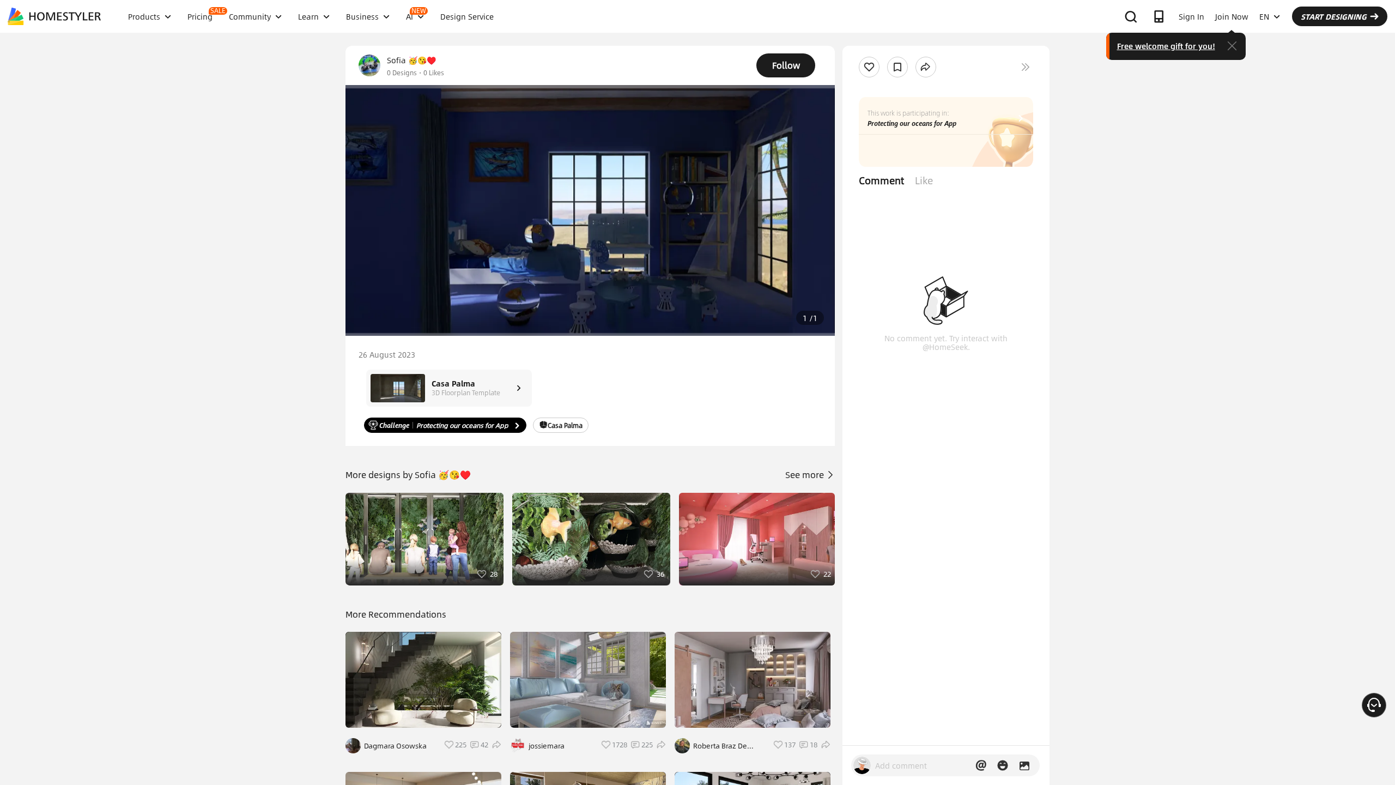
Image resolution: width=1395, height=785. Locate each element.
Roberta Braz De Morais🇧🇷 (720, 745)
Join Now (1231, 16)
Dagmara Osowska (395, 745)
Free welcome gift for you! (1166, 45)
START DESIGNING (1334, 16)
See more (805, 474)
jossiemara (547, 745)
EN (1264, 16)
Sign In (1191, 16)
